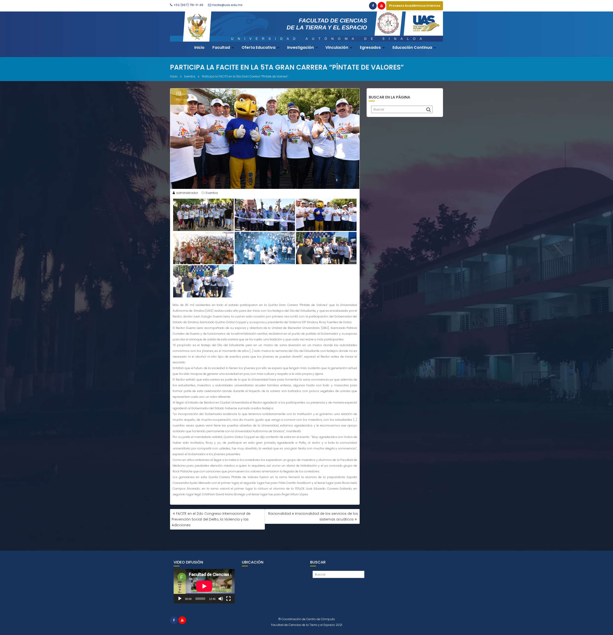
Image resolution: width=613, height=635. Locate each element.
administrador (187, 193)
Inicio (199, 47)
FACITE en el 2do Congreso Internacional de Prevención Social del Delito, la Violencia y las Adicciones (211, 519)
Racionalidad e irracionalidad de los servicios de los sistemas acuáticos (313, 516)
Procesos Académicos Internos (414, 5)
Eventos (212, 193)
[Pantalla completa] (228, 598)
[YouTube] (381, 6)
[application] (204, 586)
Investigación (300, 47)
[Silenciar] (220, 598)
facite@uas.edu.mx (227, 5)
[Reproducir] (179, 598)
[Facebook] (373, 6)
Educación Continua (412, 47)
